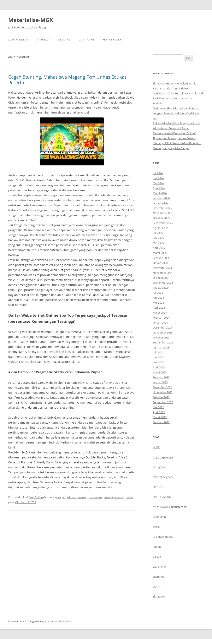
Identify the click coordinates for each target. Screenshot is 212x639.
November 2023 (162, 332)
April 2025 (159, 248)
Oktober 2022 (161, 397)
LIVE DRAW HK (162, 497)
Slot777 (157, 487)
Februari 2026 (161, 198)
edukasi (71, 497)
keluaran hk (160, 517)
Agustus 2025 (161, 228)
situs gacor (159, 467)
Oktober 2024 (161, 278)
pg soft (157, 556)
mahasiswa (95, 497)
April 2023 (159, 367)
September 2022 (163, 402)
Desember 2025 (162, 208)
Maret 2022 (160, 417)
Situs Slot (43, 39)
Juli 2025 (158, 233)
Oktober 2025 (161, 218)
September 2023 (163, 342)
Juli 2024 (158, 292)
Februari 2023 (161, 377)
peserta (108, 497)
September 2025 (163, 223)
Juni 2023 (158, 357)
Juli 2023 (158, 352)
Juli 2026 (158, 173)
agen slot (158, 576)
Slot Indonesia (18, 39)
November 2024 (162, 273)
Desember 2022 (162, 387)
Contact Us (86, 39)
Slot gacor (159, 596)
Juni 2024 (158, 297)
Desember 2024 (162, 268)
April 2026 (159, 188)
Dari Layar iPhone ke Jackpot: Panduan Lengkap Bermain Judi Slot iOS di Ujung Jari (176, 113)
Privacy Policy (112, 39)
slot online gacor (163, 477)
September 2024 (163, 283)
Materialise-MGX (30, 20)
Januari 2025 (160, 263)
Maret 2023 (160, 372)
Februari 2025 (161, 258)
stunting (119, 497)
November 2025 (162, 213)
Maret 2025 (160, 253)
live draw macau (163, 537)
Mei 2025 (158, 243)
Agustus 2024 (161, 288)
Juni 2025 (158, 238)
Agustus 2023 (161, 347)
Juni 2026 (158, 178)
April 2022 (159, 412)
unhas (129, 497)
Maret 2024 (160, 312)
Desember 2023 (162, 327)
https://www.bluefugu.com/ (170, 507)
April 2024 (159, 307)
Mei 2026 (158, 183)
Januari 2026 (160, 203)
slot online (159, 566)
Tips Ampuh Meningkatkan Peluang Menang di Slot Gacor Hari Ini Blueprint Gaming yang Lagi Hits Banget (177, 143)
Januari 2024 (160, 322)
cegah (61, 497)
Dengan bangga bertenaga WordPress (50, 621)
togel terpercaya (163, 457)
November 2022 (162, 392)
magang (82, 497)
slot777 (157, 586)
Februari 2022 (161, 422)
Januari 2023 (160, 382)
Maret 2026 (160, 193)
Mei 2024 (158, 302)
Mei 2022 (158, 407)
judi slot (158, 547)
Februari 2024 (161, 317)
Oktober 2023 (161, 337)
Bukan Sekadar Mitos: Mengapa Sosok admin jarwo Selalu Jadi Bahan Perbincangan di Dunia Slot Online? (176, 128)
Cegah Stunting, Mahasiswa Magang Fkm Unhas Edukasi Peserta (68, 79)
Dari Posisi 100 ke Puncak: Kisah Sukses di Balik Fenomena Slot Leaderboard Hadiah (178, 98)
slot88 (156, 447)
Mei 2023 (158, 362)
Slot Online (36, 497)
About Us (64, 39)
